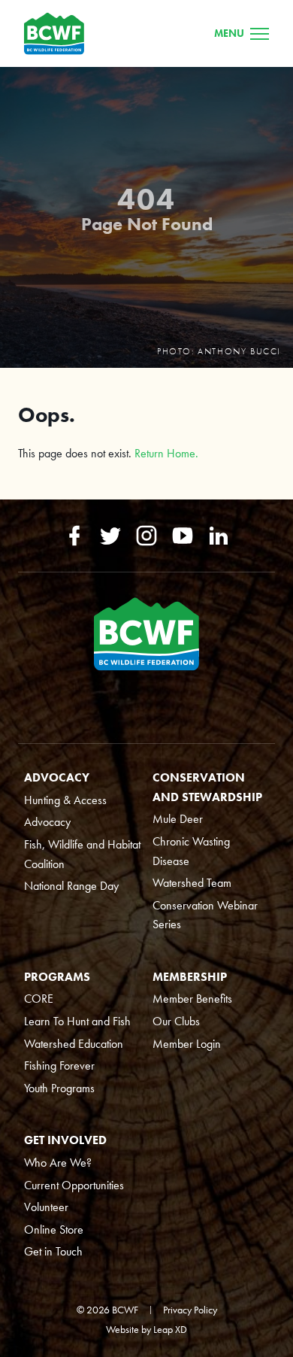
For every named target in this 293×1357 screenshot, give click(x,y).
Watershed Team (192, 883)
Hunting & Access (65, 800)
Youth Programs (59, 1088)
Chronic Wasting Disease (191, 851)
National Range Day (71, 886)
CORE (38, 998)
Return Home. (166, 453)
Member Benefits (192, 998)
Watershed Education (73, 1044)
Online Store (53, 1229)
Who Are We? (58, 1162)
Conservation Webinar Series (205, 915)
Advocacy (47, 822)
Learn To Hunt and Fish (77, 1021)
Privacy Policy (190, 1309)
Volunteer (46, 1207)
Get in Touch (53, 1251)
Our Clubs (176, 1021)
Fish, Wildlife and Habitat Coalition (82, 854)
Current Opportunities (74, 1185)
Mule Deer (178, 819)
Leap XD (170, 1329)
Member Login (187, 1044)
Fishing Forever (59, 1065)
